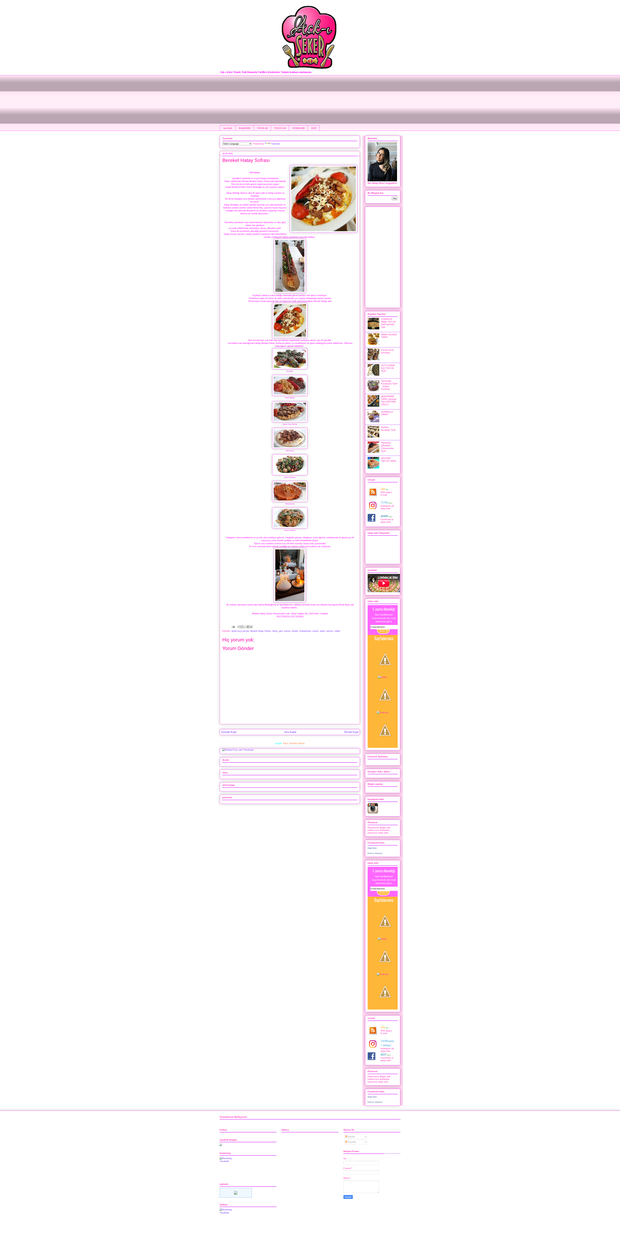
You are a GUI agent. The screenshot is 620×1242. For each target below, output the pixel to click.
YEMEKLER (298, 127)
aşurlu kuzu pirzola (240, 631)
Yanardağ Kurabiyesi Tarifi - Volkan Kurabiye (389, 385)
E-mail (384, 495)
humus (287, 631)
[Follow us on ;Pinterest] (382, 712)
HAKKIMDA (245, 127)
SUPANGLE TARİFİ (387, 413)
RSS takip (386, 492)
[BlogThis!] (242, 626)
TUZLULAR (280, 127)
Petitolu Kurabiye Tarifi (388, 428)
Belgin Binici (372, 848)
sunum (315, 631)
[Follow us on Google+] (385, 710)
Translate (275, 144)
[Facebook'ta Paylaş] (248, 626)
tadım (322, 631)
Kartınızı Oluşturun (375, 853)
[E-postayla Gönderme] (233, 626)
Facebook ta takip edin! (387, 520)
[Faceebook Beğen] (385, 674)
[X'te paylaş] (245, 626)
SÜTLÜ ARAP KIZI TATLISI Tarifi (388, 368)
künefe (295, 631)
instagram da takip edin (387, 507)
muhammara (305, 631)
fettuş (275, 631)
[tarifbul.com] (236, 1197)
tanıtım (329, 631)
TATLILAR (262, 127)
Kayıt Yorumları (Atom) (294, 743)
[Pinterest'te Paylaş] (251, 626)
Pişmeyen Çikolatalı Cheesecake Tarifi (387, 446)
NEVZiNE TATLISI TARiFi (389, 459)
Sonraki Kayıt (228, 732)
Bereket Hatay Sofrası (260, 631)
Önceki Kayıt (351, 732)
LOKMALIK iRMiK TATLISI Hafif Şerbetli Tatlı (388, 323)
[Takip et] (382, 677)
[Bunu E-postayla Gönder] (239, 626)
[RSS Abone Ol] (385, 745)
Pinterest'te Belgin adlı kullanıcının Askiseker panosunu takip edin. (379, 830)
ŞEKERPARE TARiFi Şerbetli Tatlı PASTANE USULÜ (388, 400)
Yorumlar (351, 1142)
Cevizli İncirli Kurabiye (387, 351)
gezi (281, 631)
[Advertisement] (310, 97)
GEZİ (313, 127)
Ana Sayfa (227, 127)
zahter (337, 631)
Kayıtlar (351, 1136)
